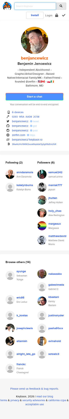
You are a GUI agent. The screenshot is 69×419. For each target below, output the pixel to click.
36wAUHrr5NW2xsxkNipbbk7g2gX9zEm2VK (34, 144)
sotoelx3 (53, 354)
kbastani (53, 297)
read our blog (44, 396)
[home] (7, 5)
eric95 (20, 298)
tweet (35, 121)
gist (34, 126)
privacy (14, 400)
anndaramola (25, 172)
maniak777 (55, 185)
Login (48, 15)
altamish (22, 341)
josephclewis (25, 328)
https (32, 135)
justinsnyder (56, 315)
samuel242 (55, 172)
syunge (21, 271)
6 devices (18, 112)
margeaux (54, 224)
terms (3, 400)
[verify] (63, 15)
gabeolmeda (56, 285)
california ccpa (57, 400)
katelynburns (25, 185)
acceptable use (34, 404)
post (35, 130)
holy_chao (54, 211)
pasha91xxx (55, 328)
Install (35, 15)
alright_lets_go (26, 354)
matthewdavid (57, 236)
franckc (21, 364)
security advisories (33, 400)
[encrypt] (56, 15)
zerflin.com (18, 135)
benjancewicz (20, 121)
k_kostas (22, 315)
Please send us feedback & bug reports (34, 389)
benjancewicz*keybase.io (27, 139)
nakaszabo (55, 274)
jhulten (52, 198)
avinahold (54, 341)
